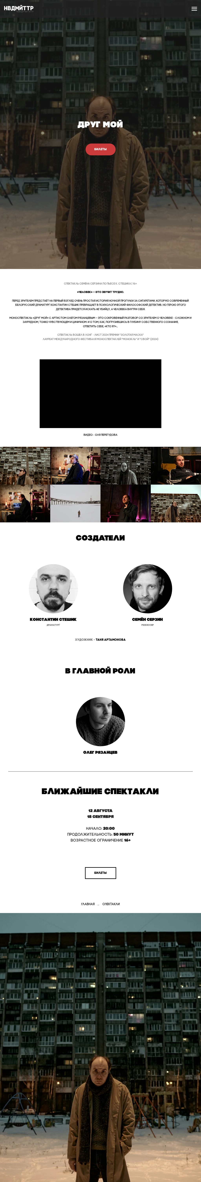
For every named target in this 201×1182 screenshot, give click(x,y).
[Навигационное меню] (194, 9)
